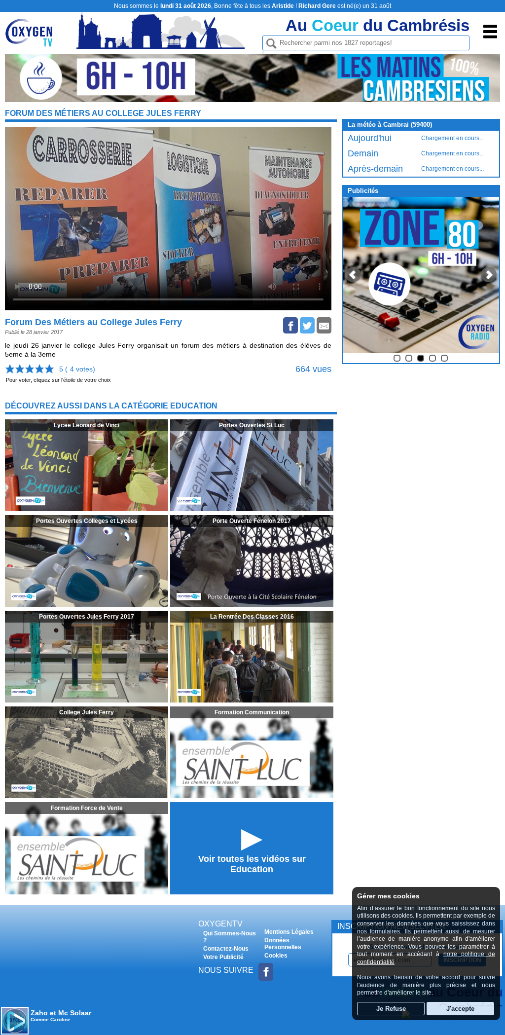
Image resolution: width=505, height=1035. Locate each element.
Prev (353, 275)
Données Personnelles (282, 944)
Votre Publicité (223, 957)
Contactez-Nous (226, 948)
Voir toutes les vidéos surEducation (252, 864)
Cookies (276, 955)
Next (489, 275)
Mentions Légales (289, 931)
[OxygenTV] (33, 41)
